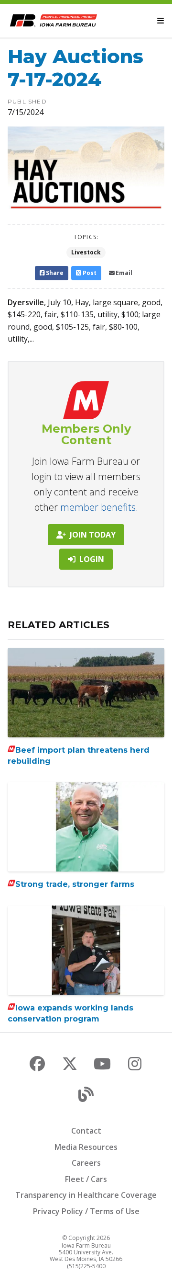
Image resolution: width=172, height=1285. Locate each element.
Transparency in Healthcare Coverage (86, 1195)
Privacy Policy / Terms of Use (86, 1211)
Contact (86, 1130)
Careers (86, 1163)
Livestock (86, 252)
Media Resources (86, 1147)
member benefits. (99, 507)
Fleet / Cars (86, 1179)
